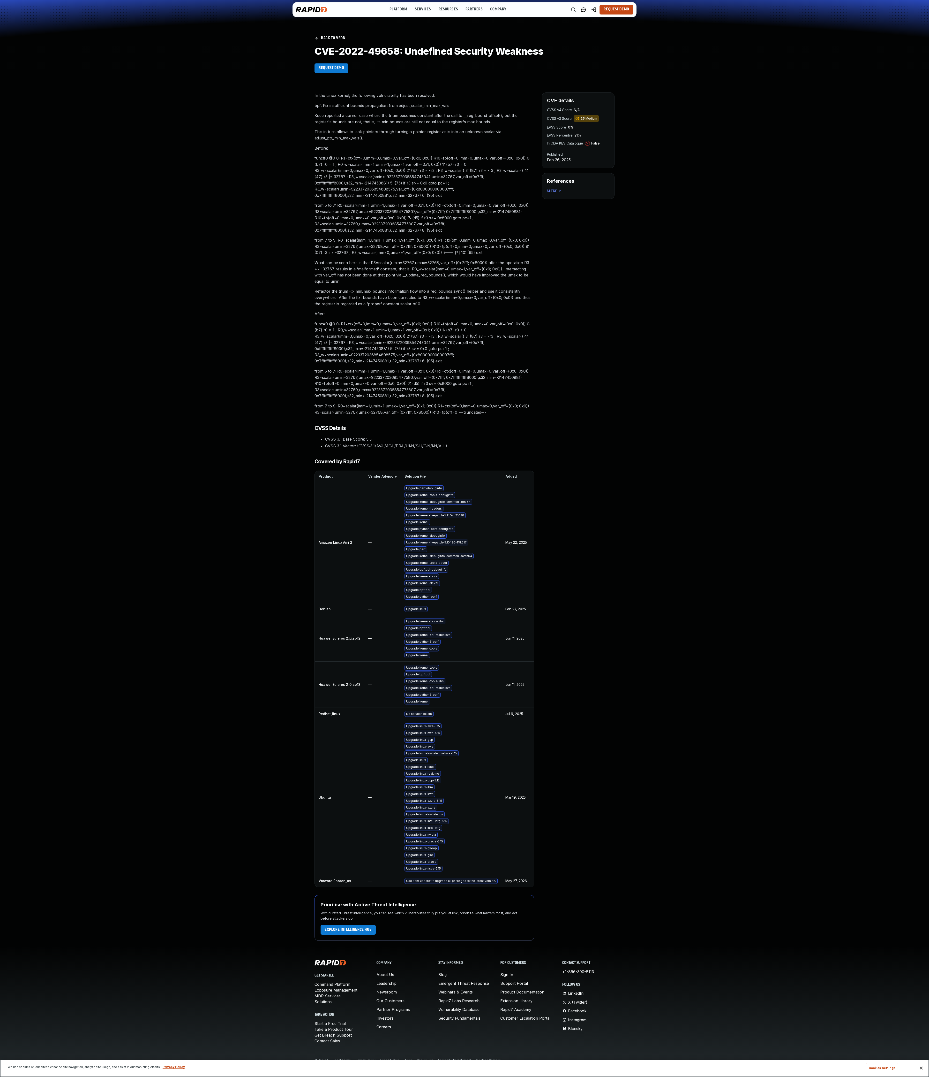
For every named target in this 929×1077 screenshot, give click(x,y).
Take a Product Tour (334, 1029)
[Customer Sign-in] (593, 9)
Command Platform (332, 984)
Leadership (386, 983)
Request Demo (616, 9)
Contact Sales (327, 1041)
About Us (385, 974)
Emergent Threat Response (463, 983)
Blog (442, 974)
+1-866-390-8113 (578, 971)
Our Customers (390, 1000)
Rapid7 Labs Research (458, 1000)
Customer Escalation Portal (525, 1018)
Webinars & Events (455, 992)
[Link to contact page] (583, 9)
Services (423, 9)
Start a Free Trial (330, 1023)
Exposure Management (336, 990)
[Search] (573, 9)
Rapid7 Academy (515, 1009)
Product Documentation (522, 992)
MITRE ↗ (554, 191)
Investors (385, 1018)
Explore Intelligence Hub (348, 930)
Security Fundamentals (459, 1018)
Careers (383, 1026)
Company (498, 9)
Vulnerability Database (458, 1009)
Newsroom (386, 992)
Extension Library (516, 1000)
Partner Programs (393, 1009)
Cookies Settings (882, 1068)
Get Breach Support (333, 1035)
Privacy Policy (174, 1067)
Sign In (506, 974)
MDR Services (328, 995)
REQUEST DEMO (331, 68)
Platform (398, 9)
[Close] (921, 1068)
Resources (448, 9)
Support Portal (514, 983)
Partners (473, 9)
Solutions (323, 1001)
